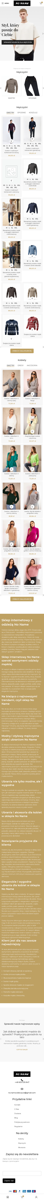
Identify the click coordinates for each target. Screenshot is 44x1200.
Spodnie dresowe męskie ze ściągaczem (18, 985)
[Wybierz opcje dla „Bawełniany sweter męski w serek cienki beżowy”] (32, 298)
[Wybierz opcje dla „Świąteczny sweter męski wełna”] (11, 339)
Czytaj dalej (22, 1049)
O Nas (16, 1109)
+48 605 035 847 (22, 1082)
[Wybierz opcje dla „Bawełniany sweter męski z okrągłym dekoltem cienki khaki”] (32, 174)
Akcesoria (21, 1147)
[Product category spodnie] (32, 88)
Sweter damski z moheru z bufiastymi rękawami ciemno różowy (32, 588)
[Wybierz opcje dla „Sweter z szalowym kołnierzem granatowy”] (32, 139)
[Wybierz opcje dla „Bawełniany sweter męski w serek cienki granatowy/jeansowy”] (11, 265)
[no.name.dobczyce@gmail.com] (22, 1089)
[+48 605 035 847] (22, 1080)
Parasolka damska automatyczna (15, 988)
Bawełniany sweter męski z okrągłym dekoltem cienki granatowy (32, 223)
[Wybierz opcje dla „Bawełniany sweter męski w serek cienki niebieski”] (32, 256)
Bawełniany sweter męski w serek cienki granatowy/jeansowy (11, 274)
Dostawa (17, 1113)
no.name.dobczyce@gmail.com (22, 1093)
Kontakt (17, 1105)
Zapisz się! (9, 1181)
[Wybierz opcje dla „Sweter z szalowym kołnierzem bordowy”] (11, 141)
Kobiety (21, 1139)
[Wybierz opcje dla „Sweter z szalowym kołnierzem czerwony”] (11, 180)
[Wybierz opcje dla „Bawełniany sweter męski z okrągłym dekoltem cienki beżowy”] (11, 223)
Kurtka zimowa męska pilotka (14, 974)
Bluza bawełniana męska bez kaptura (17, 978)
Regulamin (18, 1126)
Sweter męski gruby (10, 981)
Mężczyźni (22, 1143)
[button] (11, 394)
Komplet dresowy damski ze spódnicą (17, 971)
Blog (16, 1118)
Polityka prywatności (22, 1122)
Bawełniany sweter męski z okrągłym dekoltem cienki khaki (32, 184)
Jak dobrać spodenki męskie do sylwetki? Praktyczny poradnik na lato (22, 1034)
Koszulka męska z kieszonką (13, 996)
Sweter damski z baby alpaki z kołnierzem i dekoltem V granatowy (11, 588)
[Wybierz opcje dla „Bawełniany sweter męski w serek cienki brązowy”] (11, 298)
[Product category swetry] (11, 88)
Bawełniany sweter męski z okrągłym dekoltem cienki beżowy (11, 232)
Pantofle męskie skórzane (13, 992)
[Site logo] (22, 3)
